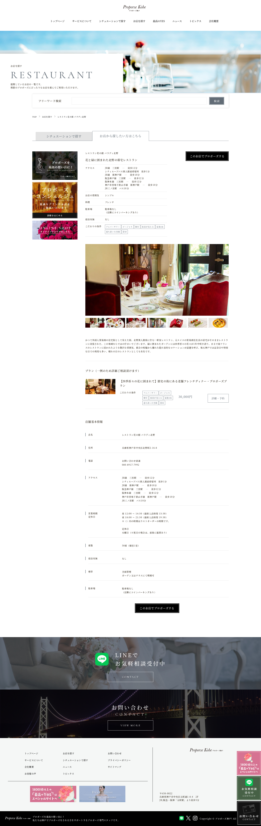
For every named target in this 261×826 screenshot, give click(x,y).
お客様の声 (30, 773)
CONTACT (130, 677)
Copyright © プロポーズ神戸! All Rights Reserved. (229, 818)
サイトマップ (114, 766)
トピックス (195, 21)
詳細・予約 (218, 398)
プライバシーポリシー (119, 760)
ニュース (177, 21)
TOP (34, 116)
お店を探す (139, 21)
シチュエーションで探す (112, 21)
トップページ (57, 21)
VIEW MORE (130, 725)
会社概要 (214, 21)
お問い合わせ (115, 753)
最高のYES (159, 21)
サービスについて (82, 21)
